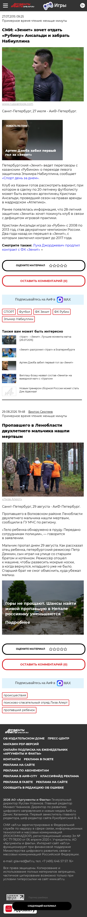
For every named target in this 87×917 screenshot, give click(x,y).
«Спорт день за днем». (20, 178)
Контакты (12, 759)
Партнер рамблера (38, 897)
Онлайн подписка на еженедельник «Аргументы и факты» (35, 751)
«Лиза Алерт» (12, 499)
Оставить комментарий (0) (43, 281)
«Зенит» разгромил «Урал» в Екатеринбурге (47, 349)
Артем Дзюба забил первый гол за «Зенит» (46, 362)
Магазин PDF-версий (21, 744)
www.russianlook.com (17, 104)
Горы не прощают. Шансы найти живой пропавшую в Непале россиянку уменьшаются (40, 608)
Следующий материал (42, 906)
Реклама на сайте (19, 765)
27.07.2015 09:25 (13, 16)
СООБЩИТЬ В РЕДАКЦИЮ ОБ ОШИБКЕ (33, 787)
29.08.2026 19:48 (13, 412)
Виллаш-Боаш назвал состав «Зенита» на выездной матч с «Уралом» (45, 377)
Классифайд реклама (59, 776)
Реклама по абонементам (26, 770)
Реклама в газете (38, 759)
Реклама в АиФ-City (20, 776)
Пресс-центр (58, 738)
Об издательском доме (24, 738)
